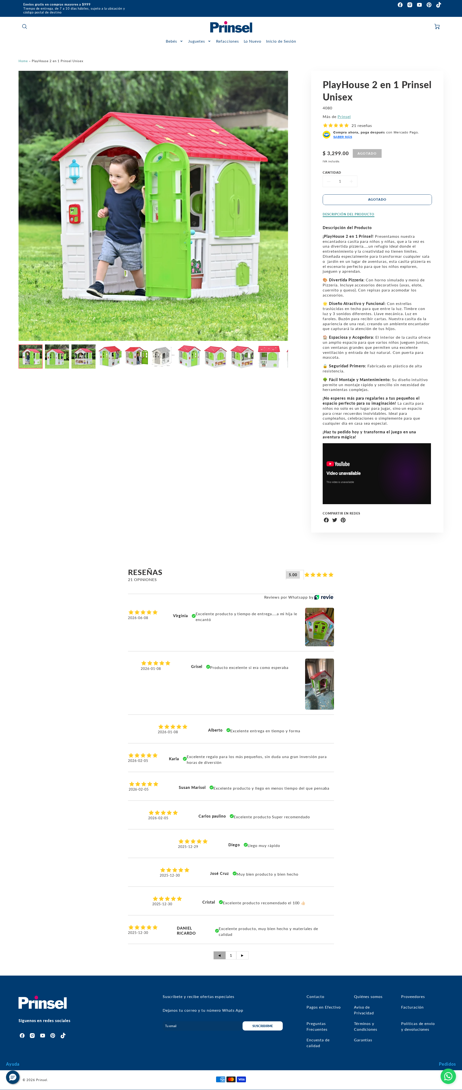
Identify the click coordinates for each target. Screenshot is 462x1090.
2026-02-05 (138, 761)
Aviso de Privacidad (364, 1010)
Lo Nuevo (253, 41)
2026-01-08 (151, 669)
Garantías (363, 1039)
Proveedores (413, 996)
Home (23, 61)
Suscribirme (262, 1026)
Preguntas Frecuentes (317, 1026)
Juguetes (196, 41)
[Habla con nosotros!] (448, 1076)
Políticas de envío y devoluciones (418, 1026)
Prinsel (344, 116)
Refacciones (227, 41)
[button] (12, 1077)
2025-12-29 (188, 847)
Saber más (342, 136)
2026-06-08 (138, 618)
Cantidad (332, 172)
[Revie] (324, 597)
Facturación (412, 1007)
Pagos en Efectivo (323, 1007)
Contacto (315, 996)
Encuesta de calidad (318, 1042)
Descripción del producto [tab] (348, 214)
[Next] (291, 206)
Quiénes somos (368, 996)
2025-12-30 (170, 875)
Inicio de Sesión (281, 41)
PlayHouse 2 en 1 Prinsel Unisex (57, 61)
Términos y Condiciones (366, 1026)
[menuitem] (174, 41)
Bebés (171, 41)
